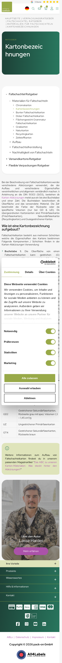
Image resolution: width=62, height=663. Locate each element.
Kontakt (51, 637)
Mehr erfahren (31, 551)
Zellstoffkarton (24, 137)
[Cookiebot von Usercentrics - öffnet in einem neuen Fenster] (41, 262)
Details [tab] (29, 272)
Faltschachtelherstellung (27, 147)
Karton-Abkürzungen (13, 197)
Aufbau (16, 142)
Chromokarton (24, 105)
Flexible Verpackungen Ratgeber (29, 165)
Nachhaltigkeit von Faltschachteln (32, 152)
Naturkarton (22, 130)
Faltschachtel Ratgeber (23, 94)
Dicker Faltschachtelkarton (30, 116)
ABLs (10, 637)
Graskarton (22, 126)
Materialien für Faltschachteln (30, 101)
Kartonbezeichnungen (28, 108)
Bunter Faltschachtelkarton (30, 112)
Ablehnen (29, 398)
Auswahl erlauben (30, 388)
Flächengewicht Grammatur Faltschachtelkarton (31, 121)
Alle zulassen (30, 378)
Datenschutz (22, 637)
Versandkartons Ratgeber (25, 159)
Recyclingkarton (24, 134)
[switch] (50, 342)
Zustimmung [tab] (11, 272)
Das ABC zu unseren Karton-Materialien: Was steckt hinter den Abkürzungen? (31, 466)
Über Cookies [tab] (47, 272)
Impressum (38, 637)
